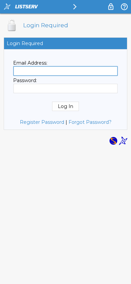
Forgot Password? (90, 122)
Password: (25, 80)
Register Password (42, 122)
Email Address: (30, 63)
